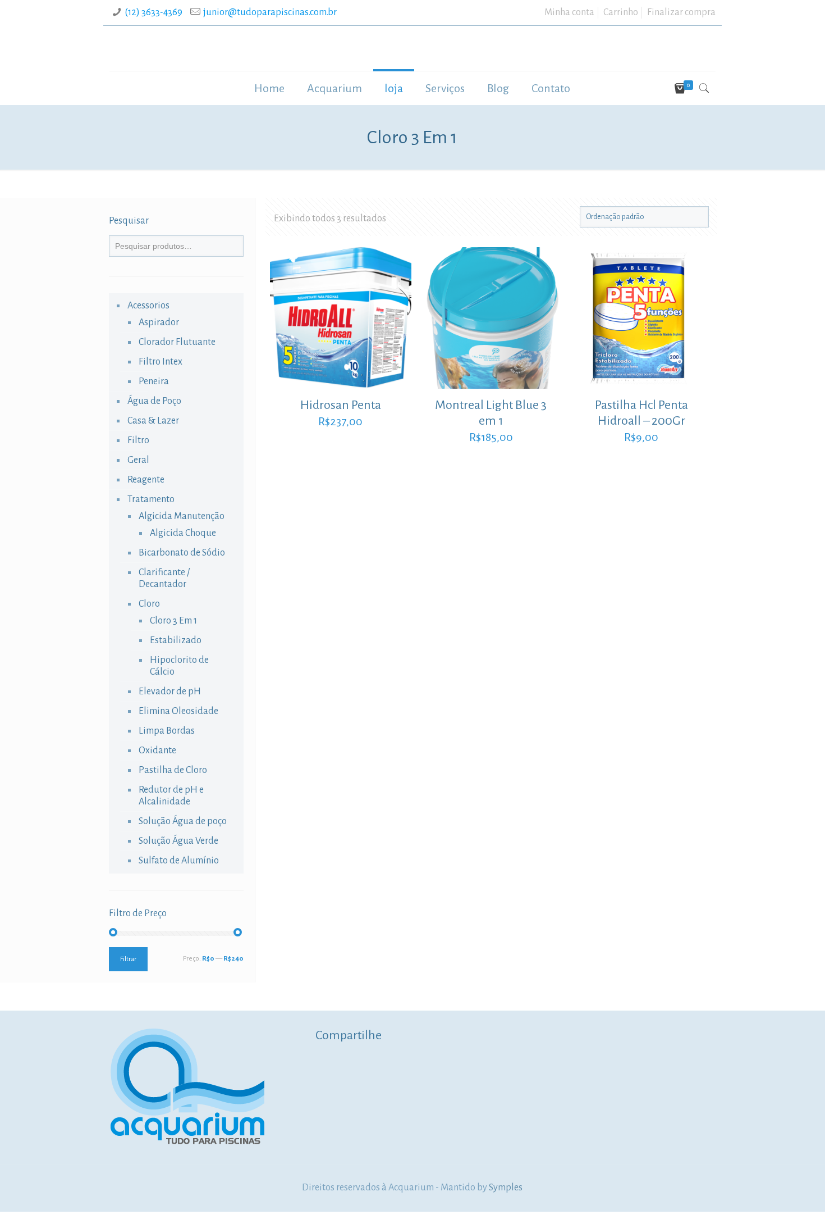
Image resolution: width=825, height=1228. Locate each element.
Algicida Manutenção (181, 516)
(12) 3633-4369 (153, 12)
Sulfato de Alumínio (179, 861)
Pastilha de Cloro (173, 770)
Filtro (138, 440)
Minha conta (569, 12)
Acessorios (148, 306)
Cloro (149, 604)
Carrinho (620, 12)
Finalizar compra (681, 12)
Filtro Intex (160, 362)
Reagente (145, 480)
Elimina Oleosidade (178, 711)
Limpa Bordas (167, 731)
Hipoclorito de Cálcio (179, 666)
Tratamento (151, 499)
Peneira (154, 381)
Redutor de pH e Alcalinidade (171, 796)
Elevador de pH (170, 691)
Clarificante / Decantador (164, 578)
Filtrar (128, 959)
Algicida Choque (183, 533)
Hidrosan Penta (340, 405)
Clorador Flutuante (177, 342)
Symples (505, 1187)
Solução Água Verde (178, 841)
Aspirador (159, 322)
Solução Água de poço (183, 821)
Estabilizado (175, 640)
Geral (138, 460)
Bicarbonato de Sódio (182, 553)
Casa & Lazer (153, 421)
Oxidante (157, 750)
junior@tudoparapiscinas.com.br (270, 12)
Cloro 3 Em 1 (173, 621)
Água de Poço (154, 401)
